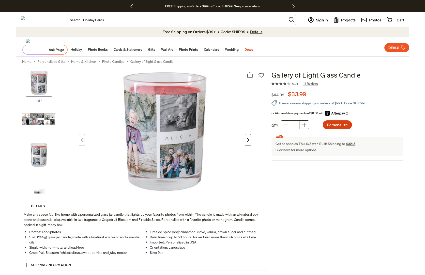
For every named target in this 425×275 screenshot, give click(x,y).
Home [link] (26, 61)
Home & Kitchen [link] (83, 61)
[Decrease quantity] (285, 124)
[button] (291, 20)
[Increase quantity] (304, 124)
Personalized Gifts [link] (51, 61)
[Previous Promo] (133, 6)
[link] (337, 83)
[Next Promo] (293, 6)
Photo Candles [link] (113, 61)
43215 (350, 143)
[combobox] (177, 20)
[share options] (249, 74)
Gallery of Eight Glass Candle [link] (152, 61)
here (286, 149)
